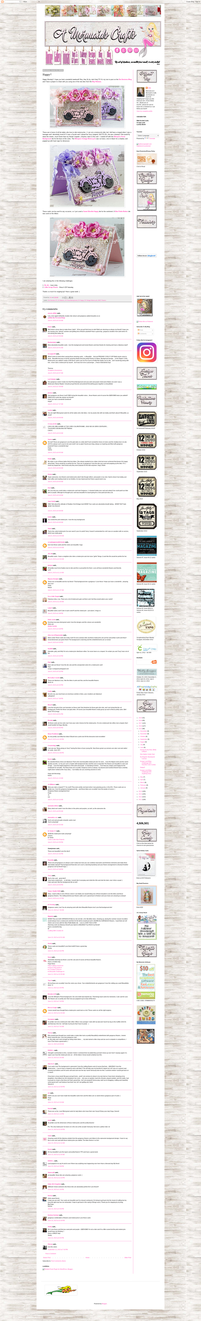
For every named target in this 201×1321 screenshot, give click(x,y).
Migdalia (50, 916)
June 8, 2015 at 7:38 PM (55, 698)
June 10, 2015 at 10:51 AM (56, 937)
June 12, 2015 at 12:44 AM (56, 1013)
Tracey (50, 1033)
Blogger (104, 1304)
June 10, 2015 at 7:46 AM (56, 910)
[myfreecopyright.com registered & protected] (146, 146)
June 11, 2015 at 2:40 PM (56, 988)
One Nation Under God (147, 754)
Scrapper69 (52, 354)
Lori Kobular (52, 379)
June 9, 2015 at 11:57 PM (56, 898)
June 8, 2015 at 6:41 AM (55, 348)
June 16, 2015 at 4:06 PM (56, 1209)
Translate (152, 138)
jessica (50, 393)
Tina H (50, 980)
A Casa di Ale (52, 424)
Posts (141, 330)
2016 (140, 726)
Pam (49, 662)
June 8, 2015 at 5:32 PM (55, 671)
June (142, 747)
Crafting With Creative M (55, 931)
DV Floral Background (71, 300)
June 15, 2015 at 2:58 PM (56, 1166)
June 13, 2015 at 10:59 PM (56, 1087)
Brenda (50, 720)
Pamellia (51, 860)
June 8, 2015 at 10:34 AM (56, 559)
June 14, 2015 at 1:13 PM (56, 1114)
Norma (50, 1195)
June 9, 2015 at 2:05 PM (55, 842)
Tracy (50, 875)
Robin (50, 459)
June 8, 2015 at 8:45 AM (55, 452)
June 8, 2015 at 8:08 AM (55, 417)
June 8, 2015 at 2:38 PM (55, 613)
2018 (140, 720)
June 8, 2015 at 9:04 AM (55, 481)
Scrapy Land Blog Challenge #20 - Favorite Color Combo (148, 763)
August (142, 742)
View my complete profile (144, 111)
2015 (140, 728)
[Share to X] (68, 297)
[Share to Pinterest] (72, 297)
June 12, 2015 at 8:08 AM (56, 1044)
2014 (140, 791)
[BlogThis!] (65, 297)
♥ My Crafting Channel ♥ (55, 966)
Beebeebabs (52, 342)
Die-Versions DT (52, 300)
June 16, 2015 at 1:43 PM (56, 1189)
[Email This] (63, 297)
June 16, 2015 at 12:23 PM (56, 1178)
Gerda (50, 943)
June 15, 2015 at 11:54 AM (56, 1154)
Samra (50, 439)
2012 (140, 797)
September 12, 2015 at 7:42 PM (58, 1249)
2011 (140, 799)
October (143, 736)
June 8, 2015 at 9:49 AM (55, 522)
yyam (50, 1120)
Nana (49, 957)
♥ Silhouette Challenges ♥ (56, 971)
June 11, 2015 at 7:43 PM (56, 1001)
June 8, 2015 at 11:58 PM (56, 753)
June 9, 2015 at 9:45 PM (55, 885)
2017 (140, 723)
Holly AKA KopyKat (54, 1184)
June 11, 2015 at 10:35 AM (56, 974)
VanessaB (51, 1172)
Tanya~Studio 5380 (54, 891)
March (142, 782)
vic (49, 1093)
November (143, 734)
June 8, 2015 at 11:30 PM (56, 739)
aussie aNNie (52, 313)
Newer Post (46, 1257)
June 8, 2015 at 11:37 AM (56, 590)
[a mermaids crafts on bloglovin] (147, 257)
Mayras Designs (53, 579)
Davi (49, 488)
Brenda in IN (52, 994)
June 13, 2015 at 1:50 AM (56, 1057)
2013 (140, 794)
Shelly (50, 1227)
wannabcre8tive (53, 806)
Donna (50, 474)
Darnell (50, 1108)
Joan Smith (51, 501)
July (141, 744)
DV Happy (81, 300)
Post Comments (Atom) (58, 1261)
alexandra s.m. (53, 817)
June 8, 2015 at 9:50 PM (55, 728)
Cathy (50, 691)
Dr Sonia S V (52, 831)
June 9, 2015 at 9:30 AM (55, 825)
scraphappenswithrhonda (56, 542)
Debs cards (51, 619)
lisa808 (50, 649)
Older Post (127, 1257)
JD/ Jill (50, 554)
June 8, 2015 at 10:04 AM (56, 536)
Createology (52, 745)
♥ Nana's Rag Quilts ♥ (55, 968)
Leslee (50, 410)
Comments (142, 334)
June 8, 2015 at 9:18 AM (55, 495)
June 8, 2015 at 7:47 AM (55, 404)
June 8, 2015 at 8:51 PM (55, 714)
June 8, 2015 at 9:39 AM (55, 511)
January (143, 788)
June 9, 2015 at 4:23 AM (55, 799)
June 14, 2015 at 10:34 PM (56, 1129)
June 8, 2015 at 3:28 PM (55, 629)
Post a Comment (50, 1253)
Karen (50, 759)
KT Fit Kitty (51, 904)
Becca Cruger (52, 1007)
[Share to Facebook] (70, 297)
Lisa (149, 88)
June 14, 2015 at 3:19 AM (56, 1102)
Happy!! (142, 767)
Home (87, 1257)
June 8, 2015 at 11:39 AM (56, 601)
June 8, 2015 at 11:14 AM (56, 572)
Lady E (50, 608)
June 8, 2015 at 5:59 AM (55, 336)
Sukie (50, 1136)
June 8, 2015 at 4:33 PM (55, 642)
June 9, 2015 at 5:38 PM (55, 869)
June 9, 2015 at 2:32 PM (55, 854)
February (143, 785)
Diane (50, 327)
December (143, 731)
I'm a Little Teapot (53, 596)
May (141, 777)
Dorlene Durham (53, 1215)
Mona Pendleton (53, 734)
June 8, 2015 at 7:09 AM (55, 386)
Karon (50, 1149)
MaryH (50, 705)
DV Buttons (61, 300)
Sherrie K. (51, 1064)
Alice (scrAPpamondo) (55, 635)
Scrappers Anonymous (55, 370)
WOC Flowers (102, 300)
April (142, 779)
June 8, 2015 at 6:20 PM (55, 685)
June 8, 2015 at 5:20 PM (55, 656)
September (144, 739)
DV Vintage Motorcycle (90, 300)
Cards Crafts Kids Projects (56, 839)
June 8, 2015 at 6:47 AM (55, 373)
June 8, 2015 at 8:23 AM (55, 433)
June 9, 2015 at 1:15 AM (55, 778)
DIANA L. (51, 1050)
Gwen (50, 528)
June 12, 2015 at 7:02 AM (56, 1026)
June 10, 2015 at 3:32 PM (56, 951)
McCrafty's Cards (54, 678)
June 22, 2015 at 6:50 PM (56, 1238)
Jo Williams (52, 784)
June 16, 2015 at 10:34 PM (56, 1220)
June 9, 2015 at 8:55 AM (55, 811)
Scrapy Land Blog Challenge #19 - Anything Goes (146, 771)
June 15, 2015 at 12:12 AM (56, 1143)
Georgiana (51, 1019)
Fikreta (50, 1244)
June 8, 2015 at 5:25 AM (55, 320)
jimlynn (50, 565)
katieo (50, 517)
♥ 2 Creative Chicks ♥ (54, 969)
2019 (140, 718)
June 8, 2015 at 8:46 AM (55, 468)
